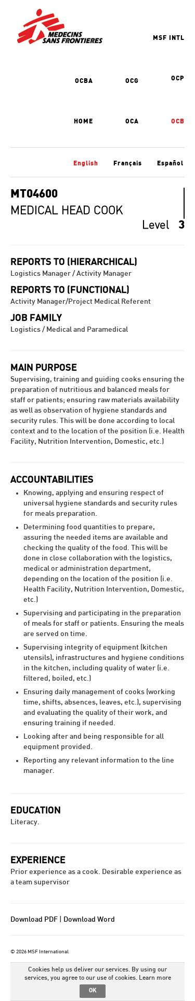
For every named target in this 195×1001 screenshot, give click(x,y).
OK (92, 990)
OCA (132, 121)
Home (83, 121)
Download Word (89, 919)
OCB (178, 121)
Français (127, 163)
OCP (178, 78)
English (85, 163)
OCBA (84, 81)
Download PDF (34, 919)
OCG (132, 81)
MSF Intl (169, 38)
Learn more (155, 978)
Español (170, 163)
